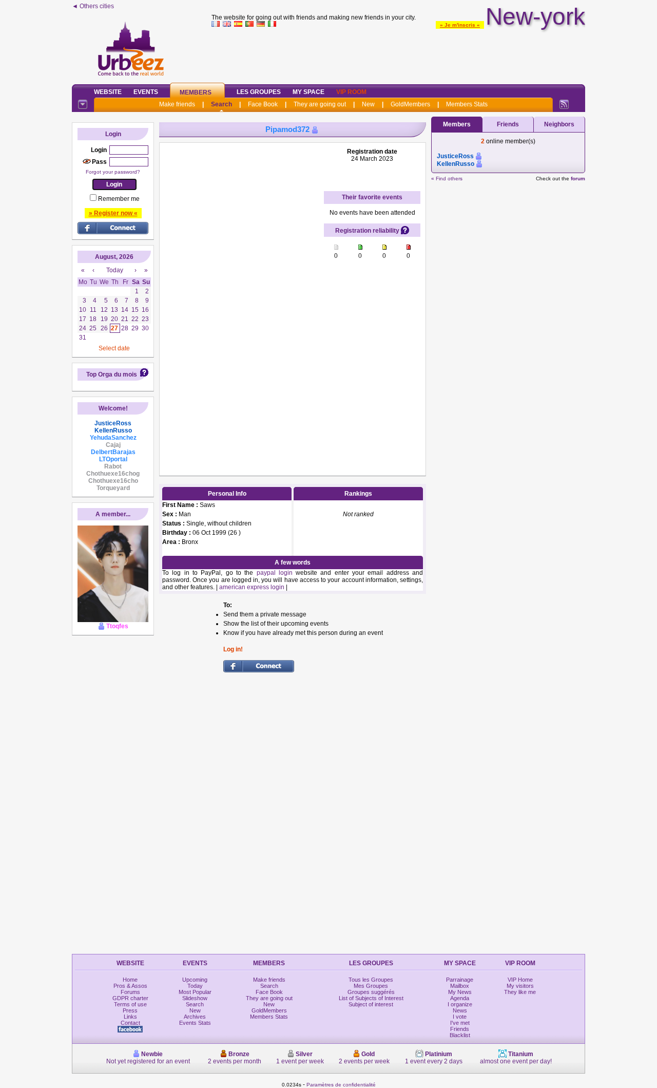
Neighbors (559, 124)
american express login (251, 587)
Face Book (263, 104)
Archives (195, 1017)
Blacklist (460, 1035)
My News (460, 992)
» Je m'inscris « (460, 25)
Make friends (177, 104)
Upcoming (194, 980)
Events (145, 92)
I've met (460, 1023)
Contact (130, 1023)
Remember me (119, 198)
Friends (508, 124)
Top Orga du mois (111, 374)
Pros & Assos (130, 986)
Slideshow (194, 998)
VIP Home (520, 980)
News (460, 1010)
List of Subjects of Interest (371, 998)
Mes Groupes (371, 986)
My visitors (520, 986)
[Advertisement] (398, 53)
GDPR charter (130, 998)
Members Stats (467, 104)
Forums (130, 992)
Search (221, 104)
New (368, 104)
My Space (308, 92)
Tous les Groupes (371, 980)
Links (130, 1017)
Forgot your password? (113, 172)
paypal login (275, 572)
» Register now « (113, 213)
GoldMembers (410, 104)
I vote (460, 1017)
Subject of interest (371, 1004)
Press (130, 1010)
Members (195, 92)
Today (195, 986)
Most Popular (195, 992)
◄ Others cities (93, 6)
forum (578, 178)
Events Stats (195, 1023)
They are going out (320, 104)
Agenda (459, 998)
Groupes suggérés (371, 992)
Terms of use (130, 1004)
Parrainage (459, 980)
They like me (520, 992)
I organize (460, 1004)
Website (108, 92)
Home (130, 980)
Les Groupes (259, 92)
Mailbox (459, 986)
